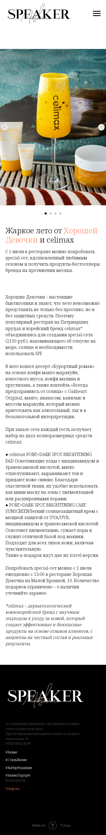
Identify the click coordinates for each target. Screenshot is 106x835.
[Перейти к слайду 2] (50, 213)
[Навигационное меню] (97, 13)
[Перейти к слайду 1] (46, 213)
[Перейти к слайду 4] (60, 213)
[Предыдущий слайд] (4, 127)
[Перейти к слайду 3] (55, 213)
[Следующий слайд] (101, 127)
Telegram (12, 788)
